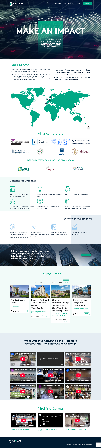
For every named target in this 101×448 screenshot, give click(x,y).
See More (34, 431)
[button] (86, 255)
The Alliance (58, 3)
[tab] (35, 282)
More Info (24, 311)
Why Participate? (68, 3)
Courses (78, 3)
